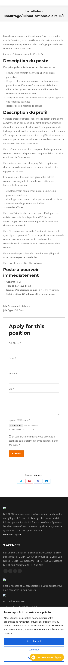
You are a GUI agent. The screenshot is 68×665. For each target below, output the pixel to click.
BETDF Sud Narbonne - (24, 560)
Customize (34, 649)
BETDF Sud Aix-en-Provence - (34, 556)
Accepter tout (34, 641)
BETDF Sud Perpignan (14, 564)
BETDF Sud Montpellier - (41, 552)
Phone (13, 373)
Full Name (15, 343)
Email (12, 358)
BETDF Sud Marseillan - (15, 552)
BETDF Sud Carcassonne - (50, 560)
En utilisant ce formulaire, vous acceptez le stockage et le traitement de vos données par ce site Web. (34, 440)
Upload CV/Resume (20, 419)
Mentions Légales (12, 534)
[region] (34, 636)
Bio (11, 388)
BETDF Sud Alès (34, 564)
